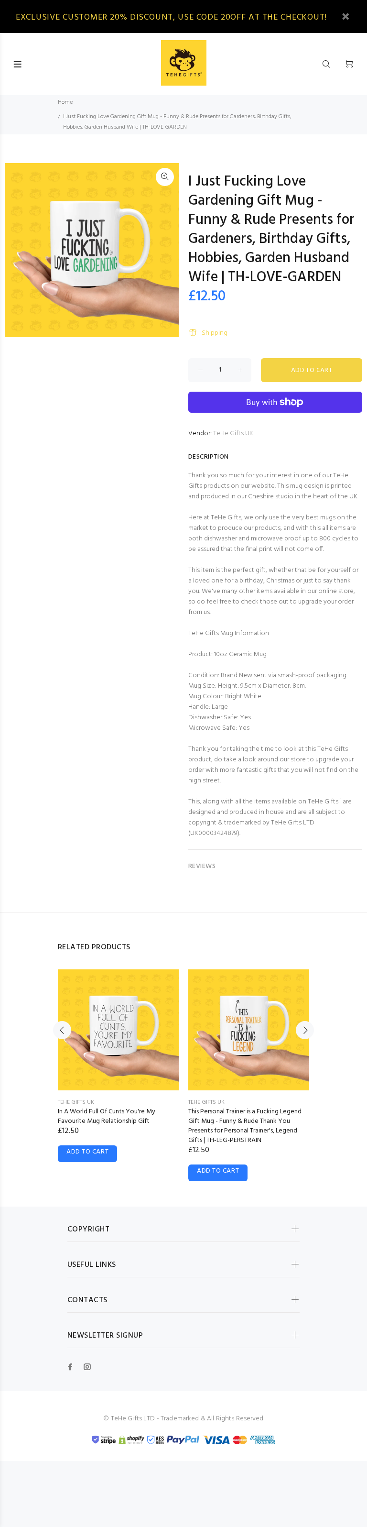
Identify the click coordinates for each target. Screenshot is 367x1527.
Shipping (214, 333)
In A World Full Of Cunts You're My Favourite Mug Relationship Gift (106, 1116)
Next (305, 1030)
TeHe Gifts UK (233, 433)
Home (65, 102)
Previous (62, 1030)
